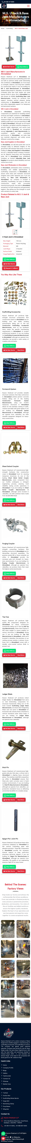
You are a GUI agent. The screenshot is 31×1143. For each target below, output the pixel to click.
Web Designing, (6, 1139)
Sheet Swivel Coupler (10, 466)
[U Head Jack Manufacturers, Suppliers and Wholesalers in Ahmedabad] (15, 214)
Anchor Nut (6, 1095)
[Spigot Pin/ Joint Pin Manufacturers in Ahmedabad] (15, 820)
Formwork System (9, 389)
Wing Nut (6, 1109)
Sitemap (5, 1081)
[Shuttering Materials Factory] (8, 989)
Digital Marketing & (18, 1139)
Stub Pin (5, 767)
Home (2, 28)
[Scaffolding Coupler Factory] (23, 969)
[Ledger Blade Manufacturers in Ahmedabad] (15, 675)
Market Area (7, 1084)
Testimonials (7, 1076)
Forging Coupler (8, 543)
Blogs (4, 1070)
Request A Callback (12, 268)
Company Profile (8, 1067)
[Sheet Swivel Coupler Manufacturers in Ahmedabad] (15, 448)
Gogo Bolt (6, 1101)
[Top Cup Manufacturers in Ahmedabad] (15, 598)
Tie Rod (5, 1093)
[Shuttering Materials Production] (23, 989)
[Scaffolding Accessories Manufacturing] (8, 969)
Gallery (5, 1073)
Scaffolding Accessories (11, 312)
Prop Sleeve (6, 1106)
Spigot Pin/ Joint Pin (10, 839)
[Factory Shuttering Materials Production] (23, 929)
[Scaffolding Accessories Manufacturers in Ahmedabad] (15, 293)
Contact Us (6, 1078)
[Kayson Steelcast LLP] (4, 6)
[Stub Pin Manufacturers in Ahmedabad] (15, 749)
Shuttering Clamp (8, 1103)
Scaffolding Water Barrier (11, 1098)
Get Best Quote (10, 263)
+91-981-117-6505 (9, 2)
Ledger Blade (7, 694)
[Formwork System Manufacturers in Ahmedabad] (15, 370)
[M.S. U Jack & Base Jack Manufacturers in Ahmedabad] (15, 48)
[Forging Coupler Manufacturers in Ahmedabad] (15, 525)
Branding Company (7, 1141)
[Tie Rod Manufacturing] (23, 1009)
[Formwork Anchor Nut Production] (8, 949)
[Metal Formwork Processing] (23, 949)
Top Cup (5, 617)
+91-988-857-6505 (21, 1125)
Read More (21, 350)
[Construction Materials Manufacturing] (8, 929)
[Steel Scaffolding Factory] (8, 1009)
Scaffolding (9, 28)
